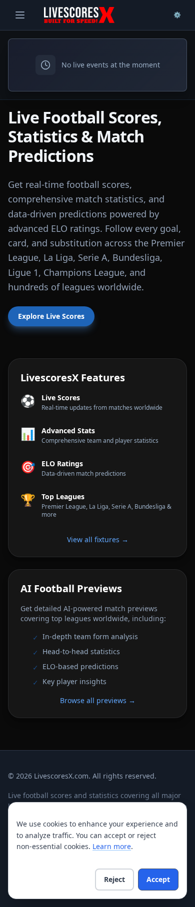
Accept (158, 879)
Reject (114, 879)
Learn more (111, 846)
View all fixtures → (97, 539)
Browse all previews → (98, 700)
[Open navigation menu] (20, 15)
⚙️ (177, 14)
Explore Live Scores (51, 316)
